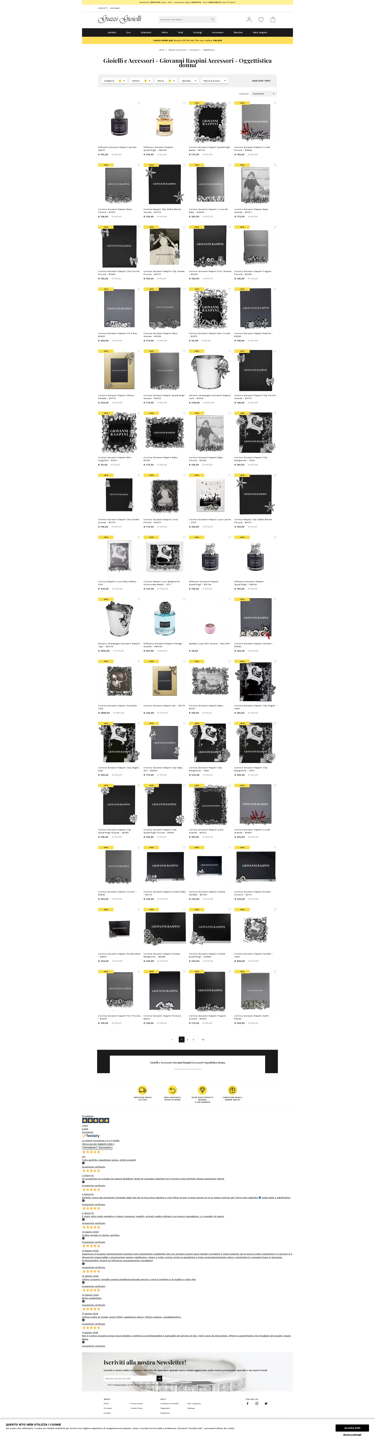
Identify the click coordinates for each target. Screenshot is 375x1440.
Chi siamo (115, 8)
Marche (238, 32)
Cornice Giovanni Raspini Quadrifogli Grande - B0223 (164, 396)
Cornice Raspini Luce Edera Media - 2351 (118, 583)
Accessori (218, 32)
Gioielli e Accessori (177, 50)
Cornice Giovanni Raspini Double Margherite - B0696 (162, 955)
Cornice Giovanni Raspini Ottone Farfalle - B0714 (116, 396)
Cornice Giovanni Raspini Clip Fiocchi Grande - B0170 (255, 396)
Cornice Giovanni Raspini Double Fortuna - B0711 (252, 893)
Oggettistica (209, 50)
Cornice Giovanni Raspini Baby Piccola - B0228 (206, 459)
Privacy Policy (120, 1385)
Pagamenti (165, 1408)
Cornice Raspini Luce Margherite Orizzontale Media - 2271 (162, 583)
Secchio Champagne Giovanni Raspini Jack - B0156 (210, 396)
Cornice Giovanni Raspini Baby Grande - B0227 (251, 210)
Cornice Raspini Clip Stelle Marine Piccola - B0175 (253, 521)
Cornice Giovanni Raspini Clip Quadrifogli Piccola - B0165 (160, 831)
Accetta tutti (352, 1428)
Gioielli (112, 32)
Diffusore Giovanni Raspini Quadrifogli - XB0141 (249, 583)
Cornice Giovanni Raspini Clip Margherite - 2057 (250, 769)
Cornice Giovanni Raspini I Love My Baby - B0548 (208, 210)
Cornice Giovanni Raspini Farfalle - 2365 (253, 955)
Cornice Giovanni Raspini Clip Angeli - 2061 (119, 769)
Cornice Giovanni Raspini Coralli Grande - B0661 (252, 831)
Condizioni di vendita (170, 1404)
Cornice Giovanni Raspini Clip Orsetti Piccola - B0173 (164, 272)
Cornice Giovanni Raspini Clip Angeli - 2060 (255, 707)
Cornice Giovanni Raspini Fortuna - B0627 (163, 1017)
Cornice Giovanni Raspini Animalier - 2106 (118, 707)
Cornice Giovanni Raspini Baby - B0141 (207, 707)
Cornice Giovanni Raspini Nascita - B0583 (253, 334)
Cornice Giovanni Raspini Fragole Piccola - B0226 (252, 272)
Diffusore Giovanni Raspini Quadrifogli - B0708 (204, 583)
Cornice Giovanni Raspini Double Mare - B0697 (119, 955)
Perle (165, 32)
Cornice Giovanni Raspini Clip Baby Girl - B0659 (163, 769)
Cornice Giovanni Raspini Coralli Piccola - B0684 (252, 148)
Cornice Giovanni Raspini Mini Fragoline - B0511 (114, 459)
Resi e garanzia (194, 1404)
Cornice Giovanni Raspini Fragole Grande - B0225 (207, 1017)
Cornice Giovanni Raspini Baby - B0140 (161, 459)
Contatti (103, 8)
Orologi (197, 32)
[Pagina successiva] (202, 1039)
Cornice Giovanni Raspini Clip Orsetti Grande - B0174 (118, 521)
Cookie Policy (137, 1408)
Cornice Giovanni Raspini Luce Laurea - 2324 (210, 521)
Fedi (180, 32)
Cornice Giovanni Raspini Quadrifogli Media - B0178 (209, 148)
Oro (128, 32)
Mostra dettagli (352, 1434)
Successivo (105, 1147)
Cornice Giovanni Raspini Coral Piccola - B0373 (161, 521)
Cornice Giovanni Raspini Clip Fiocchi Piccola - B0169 (119, 272)
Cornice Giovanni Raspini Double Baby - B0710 (165, 893)
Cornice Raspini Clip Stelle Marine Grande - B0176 (162, 210)
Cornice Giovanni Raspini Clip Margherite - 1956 (205, 769)
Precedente (89, 1147)
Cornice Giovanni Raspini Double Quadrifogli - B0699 (207, 955)
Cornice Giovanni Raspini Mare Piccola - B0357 (115, 210)
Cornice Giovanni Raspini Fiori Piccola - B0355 (119, 1017)
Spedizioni (165, 1413)
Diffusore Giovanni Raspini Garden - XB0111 (118, 148)
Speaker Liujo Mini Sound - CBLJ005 (209, 643)
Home (162, 50)
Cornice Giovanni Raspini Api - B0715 (164, 705)
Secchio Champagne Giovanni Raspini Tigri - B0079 (119, 645)
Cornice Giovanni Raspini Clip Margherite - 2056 (250, 459)
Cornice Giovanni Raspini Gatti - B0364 (252, 1017)
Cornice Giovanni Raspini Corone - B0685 (117, 893)
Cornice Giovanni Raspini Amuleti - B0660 (253, 645)
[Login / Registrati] (249, 19)
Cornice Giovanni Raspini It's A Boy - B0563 (118, 334)
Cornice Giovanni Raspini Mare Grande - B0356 (160, 334)
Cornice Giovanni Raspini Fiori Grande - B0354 (210, 272)
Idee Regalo (260, 32)
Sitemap (191, 1408)
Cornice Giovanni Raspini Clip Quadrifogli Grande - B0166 (114, 831)
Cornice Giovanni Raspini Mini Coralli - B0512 (209, 334)
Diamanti (146, 32)
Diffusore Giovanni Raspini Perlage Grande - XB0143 (163, 645)
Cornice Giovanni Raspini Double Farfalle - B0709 (207, 893)
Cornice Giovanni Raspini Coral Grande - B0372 (206, 831)
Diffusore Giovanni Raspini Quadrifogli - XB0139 (158, 148)
